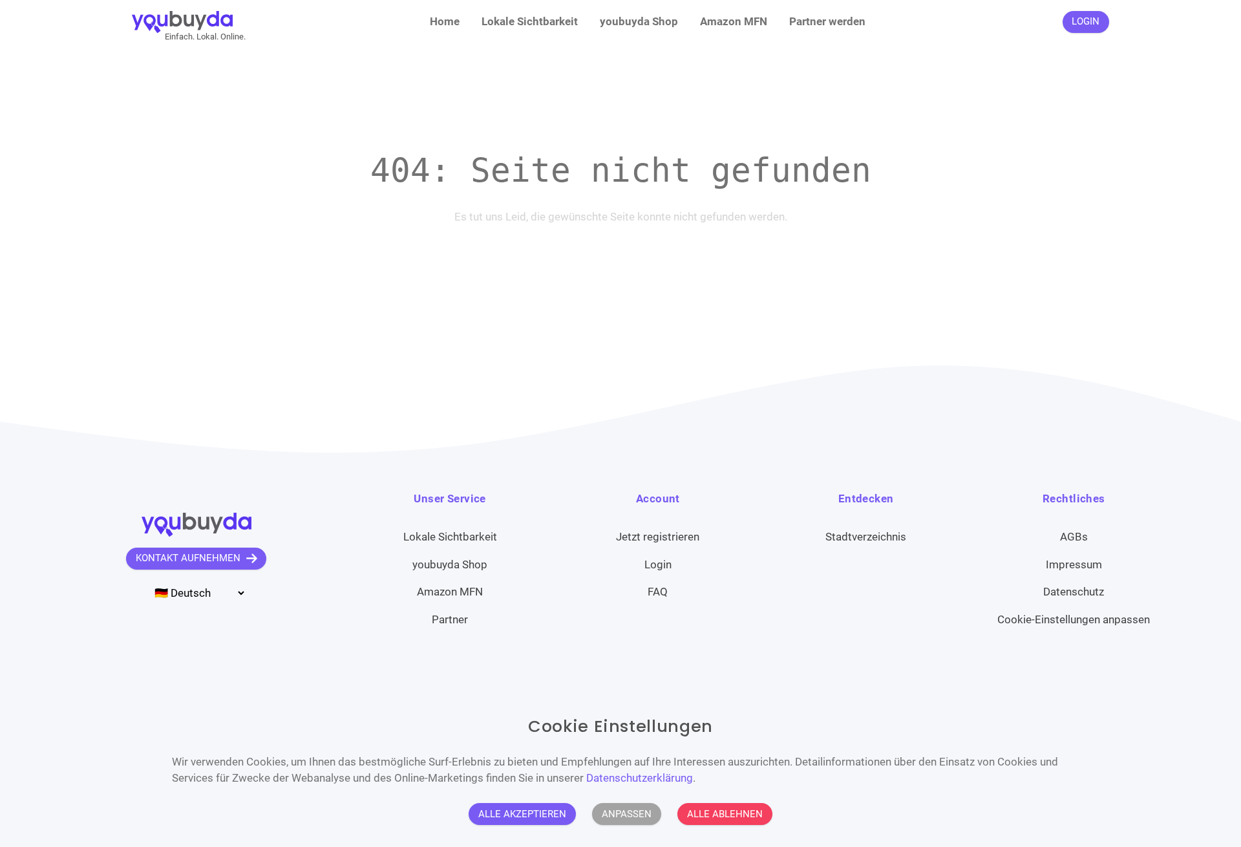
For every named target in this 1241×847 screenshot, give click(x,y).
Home (445, 21)
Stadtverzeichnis (865, 536)
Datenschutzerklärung (639, 777)
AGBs (1074, 536)
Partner (450, 619)
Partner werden (827, 21)
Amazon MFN (733, 21)
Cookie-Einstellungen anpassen (1073, 619)
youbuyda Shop (639, 21)
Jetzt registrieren (657, 536)
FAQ (658, 591)
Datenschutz (1073, 591)
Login (658, 564)
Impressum (1074, 564)
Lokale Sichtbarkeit (530, 21)
